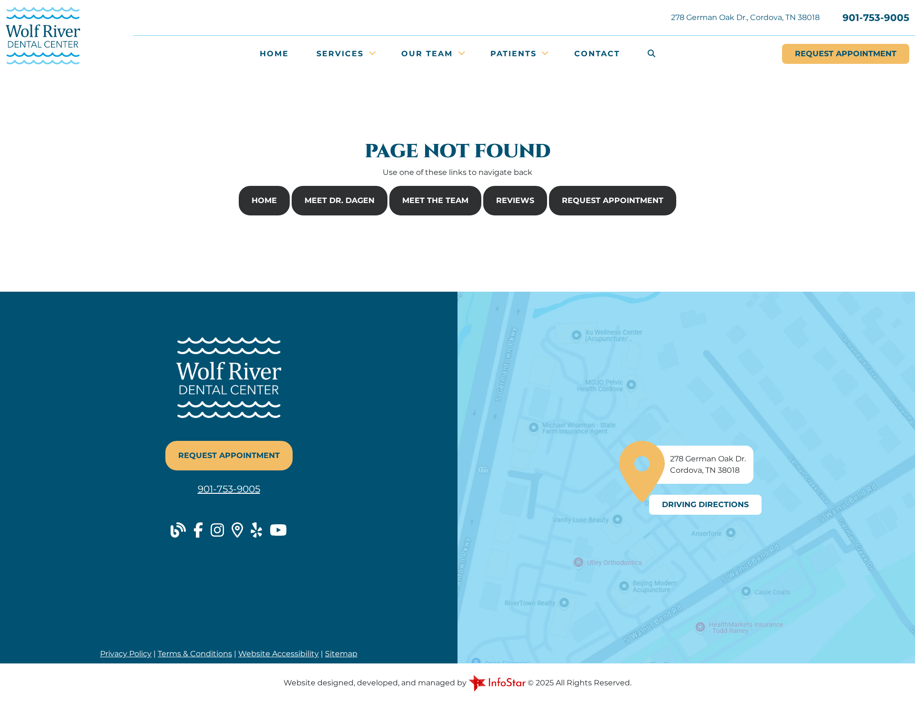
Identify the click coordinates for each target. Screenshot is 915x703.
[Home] (43, 35)
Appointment (845, 53)
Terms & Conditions (195, 653)
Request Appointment (612, 200)
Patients (515, 53)
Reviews (515, 200)
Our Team (428, 53)
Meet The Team (435, 200)
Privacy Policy (126, 653)
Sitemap (341, 653)
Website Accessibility (278, 653)
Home (274, 53)
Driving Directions (705, 504)
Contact (597, 53)
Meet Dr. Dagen (340, 200)
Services (341, 53)
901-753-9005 (876, 17)
